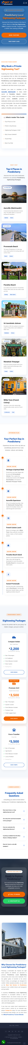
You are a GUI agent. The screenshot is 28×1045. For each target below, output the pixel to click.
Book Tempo (14, 764)
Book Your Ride (14, 35)
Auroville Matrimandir (8, 92)
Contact (17, 1025)
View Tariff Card (14, 41)
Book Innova (14, 718)
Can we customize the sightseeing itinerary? (9, 828)
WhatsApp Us (15, 901)
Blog (13, 1025)
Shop (10, 1025)
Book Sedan (14, 672)
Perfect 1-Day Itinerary (10, 126)
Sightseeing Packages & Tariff (12, 130)
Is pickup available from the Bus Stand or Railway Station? (11, 836)
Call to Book (15, 894)
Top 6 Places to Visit (10, 121)
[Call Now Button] (3, 1042)
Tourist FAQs (8, 138)
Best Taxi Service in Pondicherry (16, 985)
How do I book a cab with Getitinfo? (10, 845)
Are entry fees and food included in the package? (12, 819)
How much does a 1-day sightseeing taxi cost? (9, 811)
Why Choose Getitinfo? (11, 134)
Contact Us (8, 1010)
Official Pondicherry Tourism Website (13, 1014)
